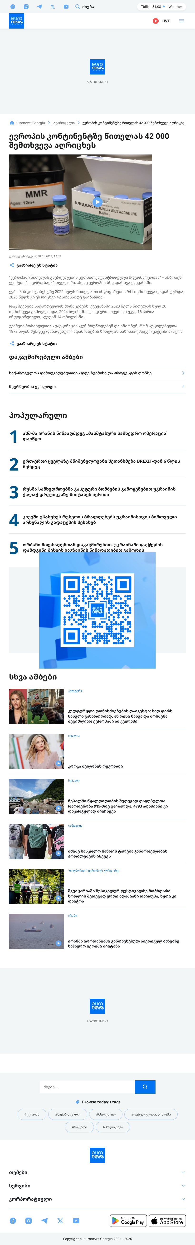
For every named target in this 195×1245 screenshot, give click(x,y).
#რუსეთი (79, 1127)
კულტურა (75, 691)
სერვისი (19, 1185)
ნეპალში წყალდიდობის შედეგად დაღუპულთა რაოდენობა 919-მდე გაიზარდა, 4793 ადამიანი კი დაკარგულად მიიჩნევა (118, 806)
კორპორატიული (30, 1199)
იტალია (74, 736)
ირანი (72, 916)
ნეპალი (73, 781)
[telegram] (39, 6)
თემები (18, 1172)
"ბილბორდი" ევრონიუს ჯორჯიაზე (93, 871)
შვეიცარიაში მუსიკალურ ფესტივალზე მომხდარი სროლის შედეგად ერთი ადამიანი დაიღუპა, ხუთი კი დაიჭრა (122, 896)
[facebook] (13, 6)
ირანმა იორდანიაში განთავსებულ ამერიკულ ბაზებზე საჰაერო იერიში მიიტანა (123, 944)
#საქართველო (67, 1114)
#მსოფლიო (106, 1114)
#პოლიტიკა (113, 1127)
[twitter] (53, 6)
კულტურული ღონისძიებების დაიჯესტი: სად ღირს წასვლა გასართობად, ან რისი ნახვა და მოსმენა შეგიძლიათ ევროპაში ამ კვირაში (120, 716)
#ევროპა (31, 1114)
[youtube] (66, 6)
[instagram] (26, 6)
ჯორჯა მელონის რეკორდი (95, 766)
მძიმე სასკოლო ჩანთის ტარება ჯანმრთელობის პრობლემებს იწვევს (117, 854)
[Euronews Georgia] (16, 21)
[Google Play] (128, 1221)
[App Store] (167, 1221)
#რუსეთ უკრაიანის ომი (151, 1114)
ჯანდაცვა (75, 826)
